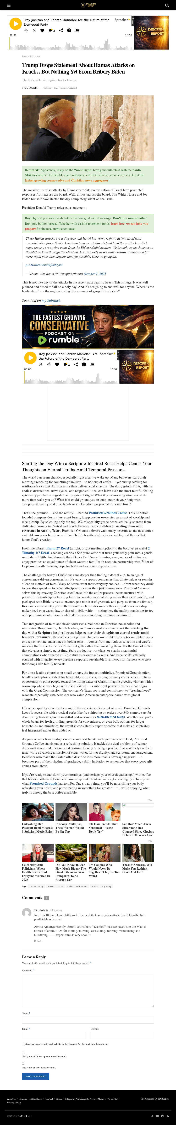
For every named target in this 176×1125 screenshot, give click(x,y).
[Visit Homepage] (88, 5)
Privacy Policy (14, 1102)
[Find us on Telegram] (162, 1116)
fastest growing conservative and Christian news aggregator (66, 180)
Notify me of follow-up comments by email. (44, 1056)
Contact (49, 1098)
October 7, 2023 (50, 87)
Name (26, 1013)
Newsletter (113, 1098)
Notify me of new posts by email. (39, 1067)
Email (26, 1029)
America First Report (22, 1116)
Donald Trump (36, 886)
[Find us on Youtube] (157, 1116)
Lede (69, 886)
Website (95, 1029)
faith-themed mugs (111, 716)
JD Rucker (31, 87)
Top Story (106, 886)
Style (32, 56)
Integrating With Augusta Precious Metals (84, 1098)
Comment (28, 970)
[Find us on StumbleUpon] (167, 1116)
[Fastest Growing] (88, 326)
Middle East (82, 886)
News (39, 56)
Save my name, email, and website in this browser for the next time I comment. (66, 1044)
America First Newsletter (30, 1098)
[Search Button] (167, 5)
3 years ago (58, 910)
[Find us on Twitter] (152, 1116)
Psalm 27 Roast (57, 548)
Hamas (50, 886)
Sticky (95, 886)
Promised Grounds (44, 783)
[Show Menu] (8, 5)
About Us (11, 1098)
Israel (60, 886)
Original (72, 87)
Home (24, 56)
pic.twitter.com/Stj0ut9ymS (44, 264)
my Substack (51, 300)
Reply (39, 941)
